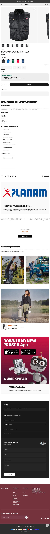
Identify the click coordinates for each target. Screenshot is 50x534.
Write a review (25, 236)
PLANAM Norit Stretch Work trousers (16, 327)
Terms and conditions (15, 499)
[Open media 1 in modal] (34, 9)
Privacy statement (15, 496)
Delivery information (15, 493)
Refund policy (25, 495)
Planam (2, 49)
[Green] (13, 61)
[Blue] (8, 61)
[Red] (18, 61)
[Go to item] (3, 45)
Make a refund (16, 504)
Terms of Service (24, 493)
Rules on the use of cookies (16, 502)
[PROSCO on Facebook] (41, 518)
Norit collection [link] (6, 281)
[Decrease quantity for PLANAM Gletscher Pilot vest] (2, 84)
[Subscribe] (26, 517)
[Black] (3, 61)
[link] (36, 491)
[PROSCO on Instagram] (45, 518)
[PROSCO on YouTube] (48, 518)
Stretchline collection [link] (43, 260)
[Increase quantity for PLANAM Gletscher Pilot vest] (7, 84)
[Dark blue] (23, 61)
